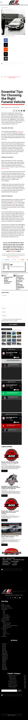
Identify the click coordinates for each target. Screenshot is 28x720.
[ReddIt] (6, 49)
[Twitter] (16, 111)
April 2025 (4, 665)
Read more (4, 470)
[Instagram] (19, 111)
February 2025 (4, 668)
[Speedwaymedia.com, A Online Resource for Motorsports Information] (14, 2)
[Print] (6, 59)
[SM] (6, 266)
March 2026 (4, 650)
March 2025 (4, 666)
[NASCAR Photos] (24, 111)
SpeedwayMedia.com (15, 256)
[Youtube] (21, 111)
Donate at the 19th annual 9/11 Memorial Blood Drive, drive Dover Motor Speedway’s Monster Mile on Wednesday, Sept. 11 (20, 282)
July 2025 (4, 661)
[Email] (6, 54)
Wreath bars (15, 202)
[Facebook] (6, 40)
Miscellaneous (5, 7)
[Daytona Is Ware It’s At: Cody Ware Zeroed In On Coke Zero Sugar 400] (11, 455)
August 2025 (4, 660)
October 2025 (4, 657)
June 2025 (4, 662)
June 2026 (4, 646)
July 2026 (4, 645)
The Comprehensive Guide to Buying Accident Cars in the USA (8, 279)
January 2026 (4, 653)
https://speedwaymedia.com (17, 266)
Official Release (4, 464)
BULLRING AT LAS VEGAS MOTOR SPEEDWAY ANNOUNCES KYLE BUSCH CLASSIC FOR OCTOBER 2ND (10, 487)
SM (3, 107)
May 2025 (4, 664)
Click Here (13, 251)
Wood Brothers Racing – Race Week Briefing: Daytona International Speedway (10, 512)
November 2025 (5, 656)
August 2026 (4, 643)
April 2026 (4, 649)
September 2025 (5, 658)
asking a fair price (5, 168)
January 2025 (4, 669)
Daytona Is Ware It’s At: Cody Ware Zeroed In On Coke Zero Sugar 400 (9, 462)
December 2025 (5, 654)
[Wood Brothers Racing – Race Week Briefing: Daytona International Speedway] (11, 504)
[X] (6, 45)
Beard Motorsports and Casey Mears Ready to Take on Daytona (10, 536)
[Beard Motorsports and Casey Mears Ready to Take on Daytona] (11, 529)
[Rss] (17, 598)
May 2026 (4, 647)
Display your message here (11, 715)
